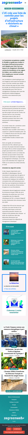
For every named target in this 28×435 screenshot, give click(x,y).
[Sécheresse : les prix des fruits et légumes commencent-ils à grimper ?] (6, 242)
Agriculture (14, 415)
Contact (14, 421)
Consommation (14, 407)
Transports (14, 399)
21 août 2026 (17, 333)
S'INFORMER (8, 8)
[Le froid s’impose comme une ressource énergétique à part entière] (6, 232)
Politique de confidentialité (14, 432)
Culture (14, 412)
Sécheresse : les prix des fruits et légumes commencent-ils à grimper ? (17, 242)
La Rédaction (8, 49)
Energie (14, 404)
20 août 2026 (17, 355)
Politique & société (14, 402)
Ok (9, 429)
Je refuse (17, 429)
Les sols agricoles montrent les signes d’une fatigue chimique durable (17, 262)
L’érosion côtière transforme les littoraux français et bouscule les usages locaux (17, 252)
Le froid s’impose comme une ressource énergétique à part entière (17, 232)
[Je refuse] (26, 429)
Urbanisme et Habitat (17, 8)
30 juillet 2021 (16, 49)
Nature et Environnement (14, 397)
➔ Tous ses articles (10, 289)
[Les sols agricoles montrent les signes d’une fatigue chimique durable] (6, 262)
